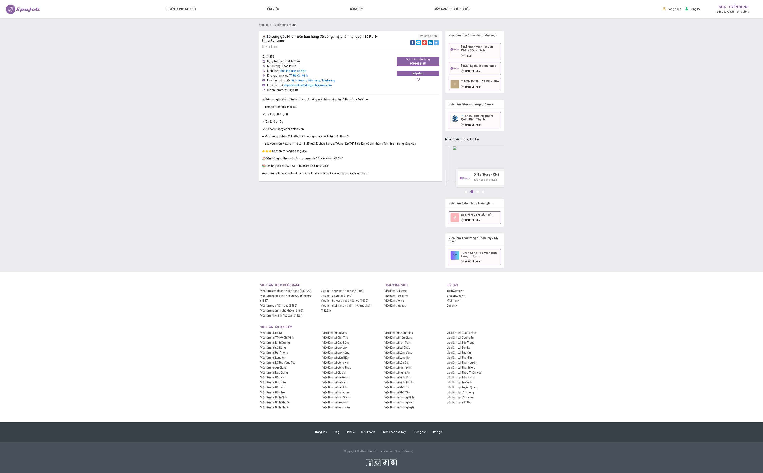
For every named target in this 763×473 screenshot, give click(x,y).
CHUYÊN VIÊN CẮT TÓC (477, 215)
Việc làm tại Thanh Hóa (461, 367)
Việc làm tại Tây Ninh (459, 352)
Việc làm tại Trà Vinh (459, 382)
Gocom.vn (453, 305)
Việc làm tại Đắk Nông (335, 352)
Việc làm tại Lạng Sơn (397, 357)
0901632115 (418, 61)
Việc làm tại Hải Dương (336, 392)
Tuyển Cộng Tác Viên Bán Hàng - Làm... (479, 254)
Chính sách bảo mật (394, 432)
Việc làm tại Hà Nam (334, 382)
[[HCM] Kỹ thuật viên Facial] (455, 68)
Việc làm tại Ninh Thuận (399, 382)
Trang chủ (321, 432)
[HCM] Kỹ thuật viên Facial (479, 66)
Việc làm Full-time (395, 290)
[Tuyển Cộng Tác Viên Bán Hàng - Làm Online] (455, 255)
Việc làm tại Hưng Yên (336, 407)
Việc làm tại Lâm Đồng (398, 352)
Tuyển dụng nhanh (181, 9)
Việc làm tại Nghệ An (397, 372)
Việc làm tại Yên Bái (459, 402)
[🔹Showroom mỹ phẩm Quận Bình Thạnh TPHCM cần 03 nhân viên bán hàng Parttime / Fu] (455, 118)
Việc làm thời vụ (394, 300)
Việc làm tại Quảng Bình (399, 397)
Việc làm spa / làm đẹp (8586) (278, 305)
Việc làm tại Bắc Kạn (272, 377)
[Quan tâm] (418, 80)
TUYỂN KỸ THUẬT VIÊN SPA (480, 81)
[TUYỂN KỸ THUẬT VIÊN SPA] (455, 83)
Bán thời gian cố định (293, 70)
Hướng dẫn (420, 432)
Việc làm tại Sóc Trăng (460, 342)
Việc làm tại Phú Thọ (397, 387)
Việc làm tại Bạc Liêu (273, 382)
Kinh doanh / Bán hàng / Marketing (313, 80)
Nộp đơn (417, 73)
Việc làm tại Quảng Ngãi (399, 407)
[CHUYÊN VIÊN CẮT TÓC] (455, 217)
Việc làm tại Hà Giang (335, 377)
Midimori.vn (454, 300)
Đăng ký (695, 9)
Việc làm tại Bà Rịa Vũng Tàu (278, 362)
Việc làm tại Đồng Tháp (336, 367)
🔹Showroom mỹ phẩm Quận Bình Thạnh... (477, 117)
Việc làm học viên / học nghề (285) (342, 290)
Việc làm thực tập (395, 305)
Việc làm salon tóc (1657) (336, 295)
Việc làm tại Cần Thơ (335, 337)
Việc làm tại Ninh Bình (397, 377)
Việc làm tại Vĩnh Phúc (460, 397)
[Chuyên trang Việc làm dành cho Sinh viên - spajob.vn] (23, 9)
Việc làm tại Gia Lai (334, 372)
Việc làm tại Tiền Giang (461, 377)
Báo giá (438, 432)
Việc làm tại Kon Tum (397, 342)
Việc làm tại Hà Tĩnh (334, 387)
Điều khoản (368, 432)
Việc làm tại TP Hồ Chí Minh (277, 337)
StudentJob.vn (456, 295)
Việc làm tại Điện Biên (335, 357)
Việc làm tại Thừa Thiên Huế (464, 372)
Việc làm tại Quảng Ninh (461, 332)
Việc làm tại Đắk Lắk (334, 347)
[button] (466, 191)
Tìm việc (273, 9)
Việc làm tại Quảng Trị (460, 337)
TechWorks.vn (455, 290)
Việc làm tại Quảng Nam (399, 402)
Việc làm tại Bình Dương (275, 342)
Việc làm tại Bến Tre (272, 392)
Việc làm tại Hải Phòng (274, 352)
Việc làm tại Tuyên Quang (462, 387)
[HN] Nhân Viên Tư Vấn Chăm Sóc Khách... (477, 48)
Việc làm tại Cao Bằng (336, 342)
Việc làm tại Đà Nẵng (273, 347)
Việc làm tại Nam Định (398, 367)
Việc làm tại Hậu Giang (336, 397)
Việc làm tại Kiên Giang (398, 337)
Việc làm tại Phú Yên (397, 392)
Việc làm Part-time (396, 295)
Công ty (356, 9)
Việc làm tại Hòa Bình (335, 402)
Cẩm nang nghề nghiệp (452, 9)
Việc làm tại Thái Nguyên (462, 362)
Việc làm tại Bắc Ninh (273, 387)
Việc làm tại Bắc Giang (274, 372)
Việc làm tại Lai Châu (397, 347)
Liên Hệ (350, 432)
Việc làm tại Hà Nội (271, 332)
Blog (336, 432)
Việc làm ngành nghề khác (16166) (281, 310)
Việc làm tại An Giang (273, 367)
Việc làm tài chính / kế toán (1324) (281, 315)
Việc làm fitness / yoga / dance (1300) (344, 300)
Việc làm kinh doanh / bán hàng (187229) (285, 290)
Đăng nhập (674, 9)
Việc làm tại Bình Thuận (275, 407)
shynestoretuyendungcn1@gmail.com (308, 85)
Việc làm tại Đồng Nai (335, 362)
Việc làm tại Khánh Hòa (398, 332)
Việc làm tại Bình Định (273, 397)
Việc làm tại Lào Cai (396, 362)
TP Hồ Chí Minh (298, 75)
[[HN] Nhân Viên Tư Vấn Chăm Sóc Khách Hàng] (455, 49)
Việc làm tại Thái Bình (460, 357)
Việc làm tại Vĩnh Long (460, 392)
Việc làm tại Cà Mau (334, 332)
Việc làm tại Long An (273, 357)
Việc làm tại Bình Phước (275, 402)
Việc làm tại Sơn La (458, 347)
